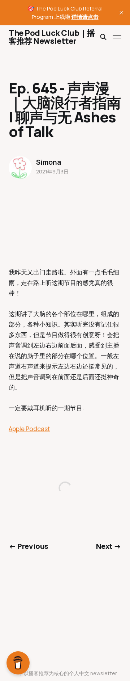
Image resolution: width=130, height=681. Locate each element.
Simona (48, 162)
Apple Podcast (29, 429)
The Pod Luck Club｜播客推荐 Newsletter (52, 37)
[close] (121, 12)
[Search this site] (103, 36)
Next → (108, 546)
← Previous (28, 546)
